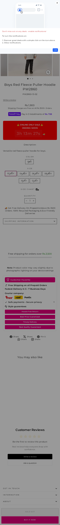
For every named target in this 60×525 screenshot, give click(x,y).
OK (55, 50)
